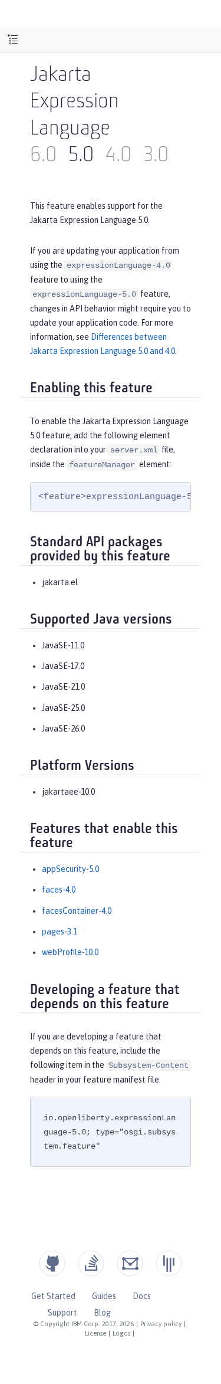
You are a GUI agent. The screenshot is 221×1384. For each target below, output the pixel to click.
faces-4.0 (58, 889)
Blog (102, 1312)
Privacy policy (161, 1323)
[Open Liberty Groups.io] (130, 1263)
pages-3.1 (59, 931)
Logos (121, 1333)
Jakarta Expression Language (74, 102)
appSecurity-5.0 (70, 869)
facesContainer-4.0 (76, 911)
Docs (142, 1296)
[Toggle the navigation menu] (12, 40)
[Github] (52, 1263)
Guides (104, 1296)
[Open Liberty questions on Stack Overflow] (91, 1263)
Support (62, 1312)
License (95, 1333)
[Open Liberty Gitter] (169, 1263)
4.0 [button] (118, 156)
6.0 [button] (43, 156)
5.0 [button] (81, 156)
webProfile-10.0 (70, 952)
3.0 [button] (156, 156)
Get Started (53, 1296)
